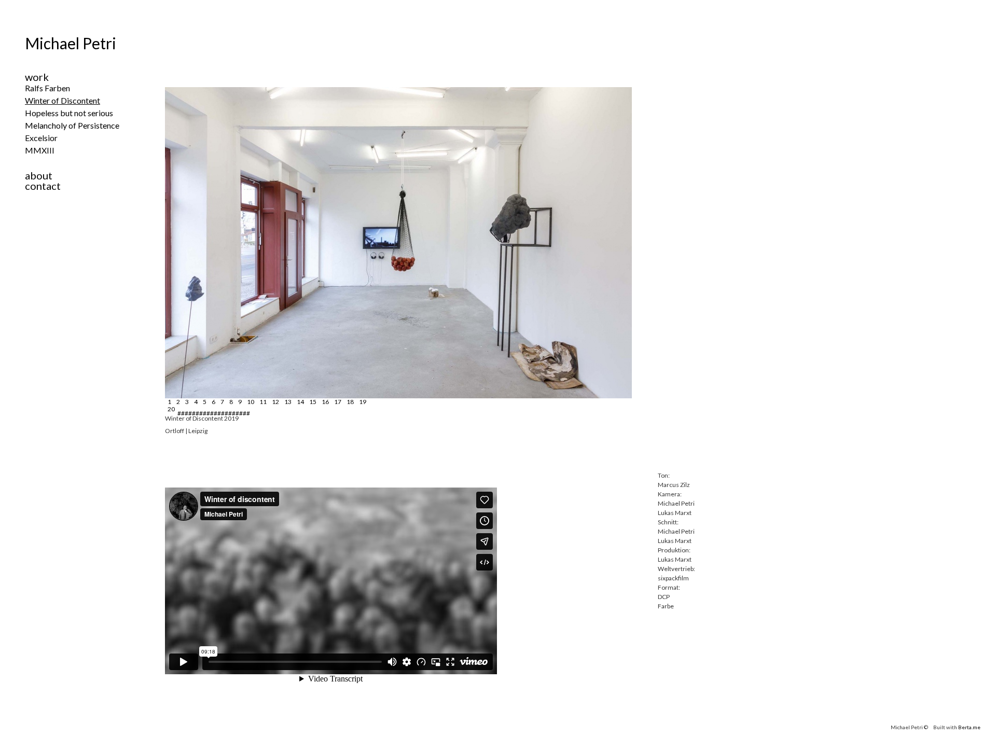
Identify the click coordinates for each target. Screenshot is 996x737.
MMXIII (39, 150)
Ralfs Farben (47, 88)
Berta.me (969, 727)
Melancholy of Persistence (72, 125)
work (37, 77)
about (38, 175)
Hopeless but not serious (69, 113)
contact (43, 185)
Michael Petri (70, 43)
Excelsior (41, 138)
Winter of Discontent (62, 100)
